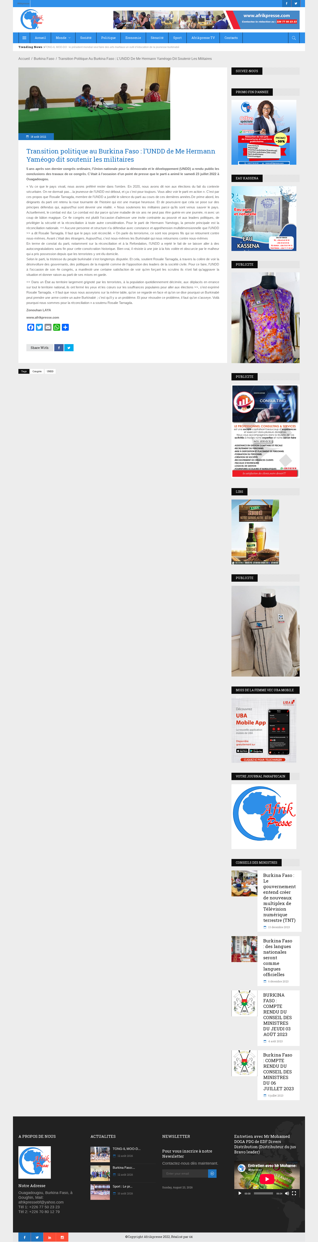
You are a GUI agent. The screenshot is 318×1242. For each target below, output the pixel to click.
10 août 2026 (125, 1193)
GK (191, 1237)
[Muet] (287, 1193)
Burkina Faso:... (124, 1167)
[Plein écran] (294, 1193)
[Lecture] (240, 1193)
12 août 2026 (125, 1155)
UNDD (50, 371)
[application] (267, 1179)
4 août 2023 (275, 1041)
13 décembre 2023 (279, 927)
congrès (37, 371)
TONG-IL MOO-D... (127, 1149)
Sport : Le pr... (122, 1186)
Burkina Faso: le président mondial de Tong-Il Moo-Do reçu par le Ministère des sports (95, 47)
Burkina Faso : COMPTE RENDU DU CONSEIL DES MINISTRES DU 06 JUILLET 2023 (278, 1072)
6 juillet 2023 (275, 1095)
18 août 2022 (38, 136)
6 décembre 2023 (278, 981)
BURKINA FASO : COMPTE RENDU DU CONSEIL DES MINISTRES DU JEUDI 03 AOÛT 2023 (277, 1014)
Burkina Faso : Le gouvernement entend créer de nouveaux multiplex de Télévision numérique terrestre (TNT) (279, 897)
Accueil (24, 59)
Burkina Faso (44, 59)
